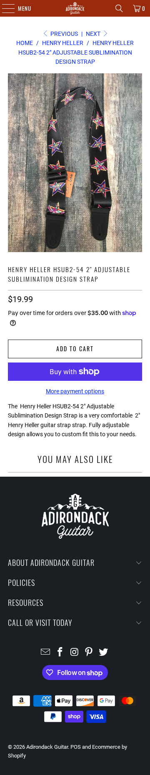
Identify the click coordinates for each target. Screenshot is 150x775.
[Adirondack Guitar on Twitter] (104, 652)
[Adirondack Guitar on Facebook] (60, 652)
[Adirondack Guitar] (75, 8)
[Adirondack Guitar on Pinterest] (89, 652)
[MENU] (4, 8)
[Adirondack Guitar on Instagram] (74, 652)
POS (75, 747)
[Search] (119, 8)
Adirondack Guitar (47, 747)
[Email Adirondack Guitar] (46, 652)
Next (94, 33)
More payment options (75, 391)
